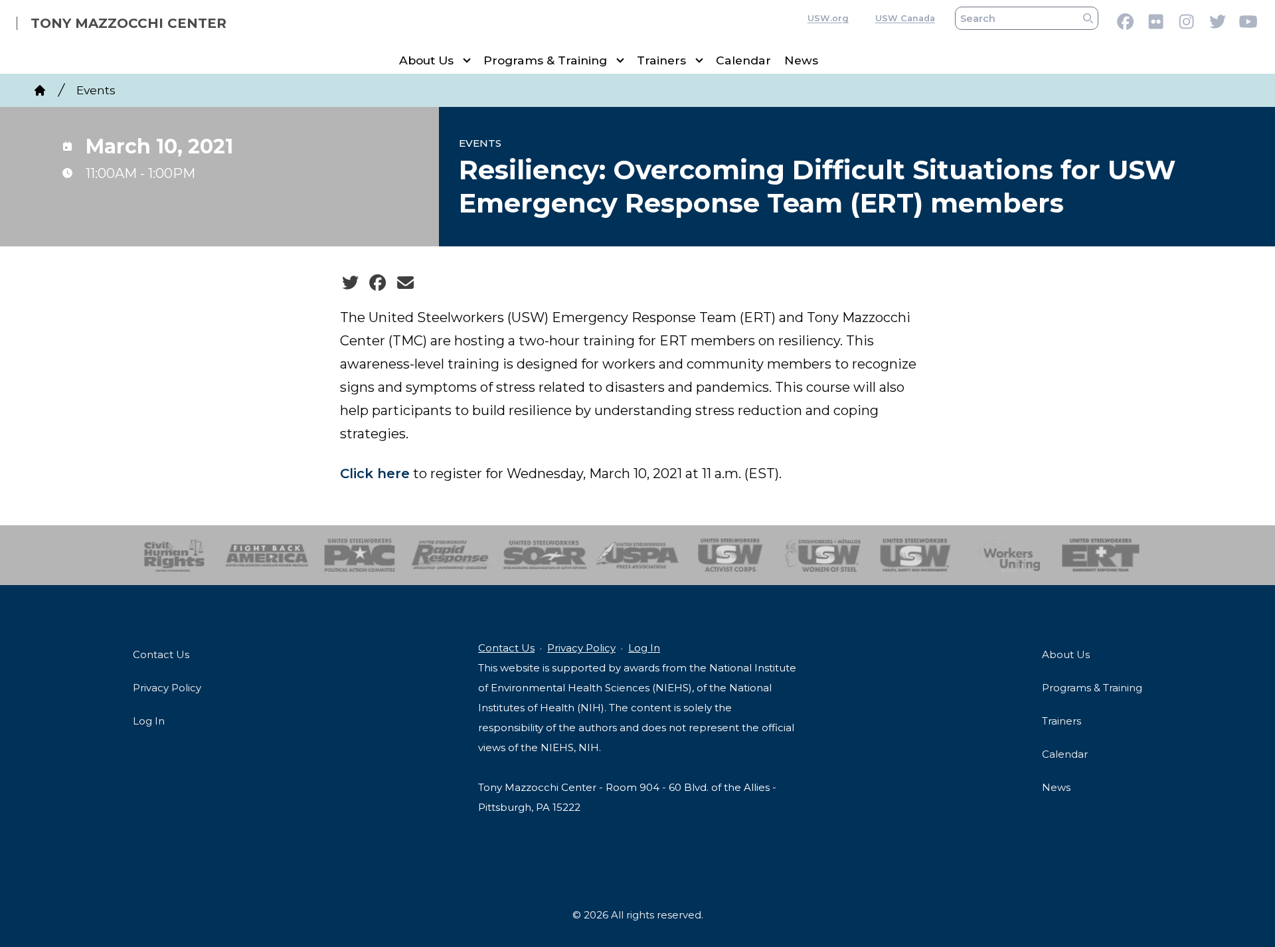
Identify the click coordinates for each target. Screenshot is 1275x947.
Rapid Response (452, 555)
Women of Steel (823, 555)
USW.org (828, 18)
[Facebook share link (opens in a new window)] (377, 283)
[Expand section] (466, 60)
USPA (637, 555)
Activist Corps (730, 555)
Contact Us (161, 654)
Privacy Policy (167, 687)
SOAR (544, 555)
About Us (426, 60)
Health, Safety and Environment (915, 555)
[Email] (405, 283)
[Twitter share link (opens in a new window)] (350, 283)
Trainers (661, 60)
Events (96, 90)
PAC (359, 555)
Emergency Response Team (1100, 555)
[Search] (1088, 18)
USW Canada (905, 18)
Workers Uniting (1008, 555)
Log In (149, 721)
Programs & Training (545, 60)
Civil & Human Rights (174, 555)
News (801, 60)
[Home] (39, 90)
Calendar (743, 60)
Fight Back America (267, 555)
